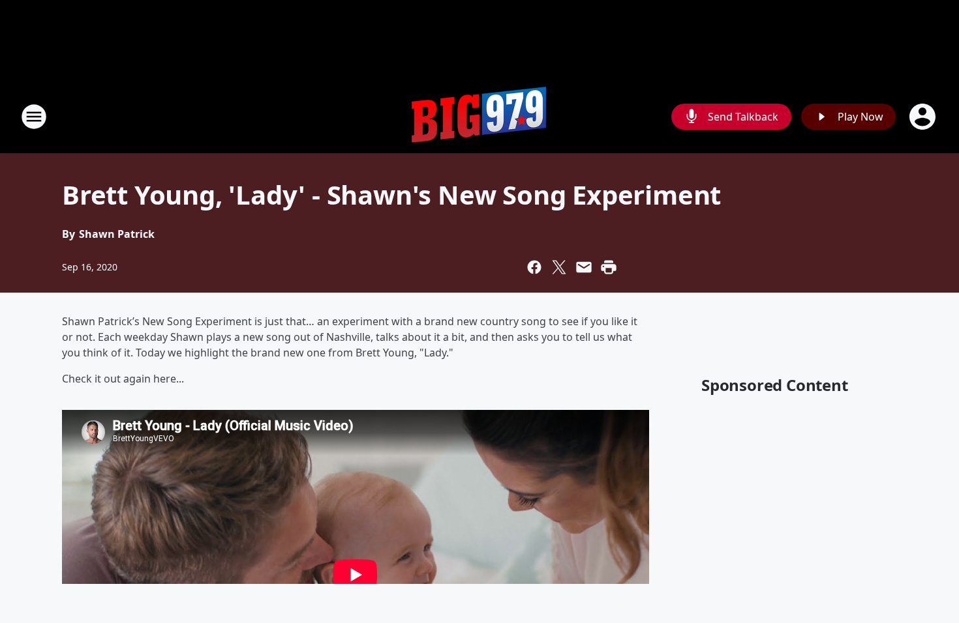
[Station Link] (479, 116)
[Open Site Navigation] (34, 117)
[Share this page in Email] (584, 267)
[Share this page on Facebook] (534, 267)
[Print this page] (609, 267)
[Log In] (923, 117)
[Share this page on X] (559, 267)
